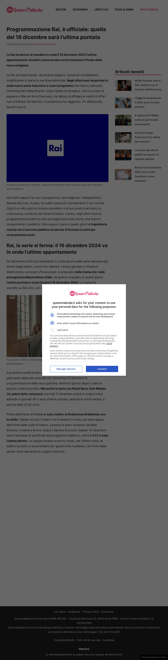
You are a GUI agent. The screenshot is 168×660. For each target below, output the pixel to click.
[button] (84, 330)
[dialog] (84, 330)
